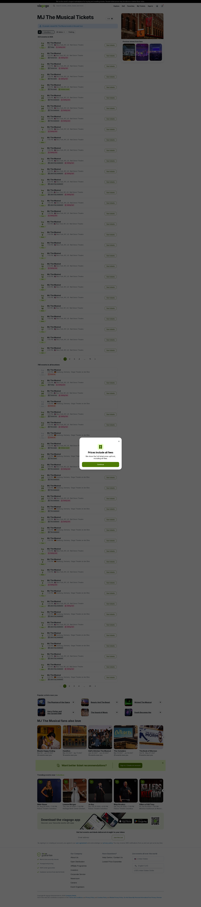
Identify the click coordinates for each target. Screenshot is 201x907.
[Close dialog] (118, 441)
